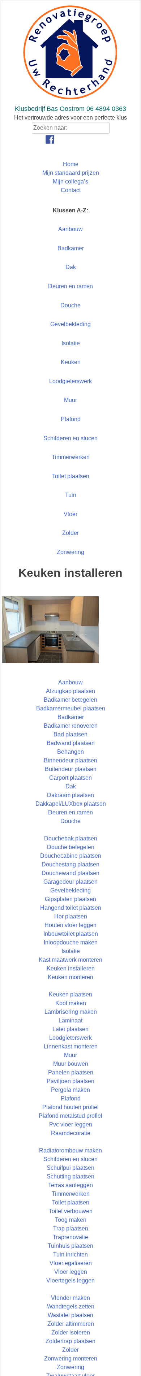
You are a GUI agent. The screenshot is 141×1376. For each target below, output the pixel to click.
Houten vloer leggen (70, 925)
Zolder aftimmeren (70, 1324)
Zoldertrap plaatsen (70, 1341)
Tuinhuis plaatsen (70, 1246)
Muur (70, 400)
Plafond (71, 419)
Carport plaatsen (70, 778)
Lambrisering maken (70, 1012)
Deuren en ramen (70, 286)
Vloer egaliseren (71, 1263)
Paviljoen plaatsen (70, 1081)
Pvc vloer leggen (70, 1124)
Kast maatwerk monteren (70, 960)
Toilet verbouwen (71, 1211)
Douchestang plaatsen (70, 864)
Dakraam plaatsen (70, 795)
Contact (71, 190)
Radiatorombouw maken (70, 1150)
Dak (70, 267)
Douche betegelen (70, 847)
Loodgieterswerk (70, 381)
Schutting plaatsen (70, 1176)
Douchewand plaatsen (70, 873)
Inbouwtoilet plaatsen (70, 934)
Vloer (70, 514)
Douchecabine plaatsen (70, 856)
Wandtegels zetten (70, 1306)
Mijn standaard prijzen (70, 173)
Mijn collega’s (70, 181)
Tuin (70, 495)
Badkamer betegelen (70, 700)
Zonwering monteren (70, 1358)
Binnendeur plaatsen (70, 760)
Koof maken (70, 1003)
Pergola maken (70, 1090)
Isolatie (70, 343)
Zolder (70, 533)
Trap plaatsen (70, 1228)
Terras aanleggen (70, 1185)
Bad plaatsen (70, 734)
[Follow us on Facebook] (50, 139)
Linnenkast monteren (71, 1046)
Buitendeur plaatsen (71, 769)
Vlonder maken (70, 1298)
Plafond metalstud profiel (70, 1116)
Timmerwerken (71, 457)
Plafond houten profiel (70, 1107)
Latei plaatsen (70, 1029)
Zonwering (70, 552)
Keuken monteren (70, 977)
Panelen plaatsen (70, 1072)
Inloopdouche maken (71, 942)
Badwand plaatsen (71, 743)
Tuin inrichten (70, 1254)
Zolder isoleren (70, 1332)
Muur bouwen (70, 1064)
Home (70, 164)
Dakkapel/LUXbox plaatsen (70, 804)
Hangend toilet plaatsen (70, 908)
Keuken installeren (71, 968)
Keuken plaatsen (70, 994)
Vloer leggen (70, 1272)
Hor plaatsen (70, 916)
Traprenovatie (70, 1237)
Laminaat (70, 1020)
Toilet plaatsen (70, 476)
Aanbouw (70, 229)
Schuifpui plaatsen (70, 1168)
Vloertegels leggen (70, 1280)
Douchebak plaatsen (70, 838)
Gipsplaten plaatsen (70, 899)
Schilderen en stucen (70, 438)
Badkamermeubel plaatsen (70, 708)
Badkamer (70, 248)
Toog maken (70, 1220)
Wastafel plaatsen (70, 1315)
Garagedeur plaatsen (70, 882)
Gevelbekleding (70, 324)
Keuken (71, 362)
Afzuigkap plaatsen (70, 691)
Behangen (70, 752)
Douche (70, 305)
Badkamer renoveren (71, 726)
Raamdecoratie (70, 1133)
